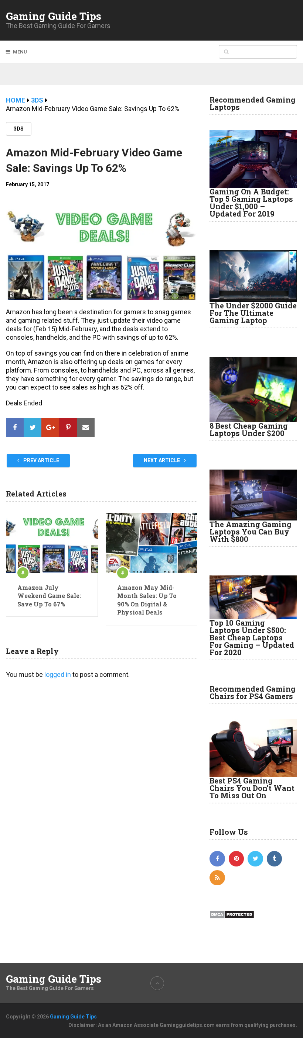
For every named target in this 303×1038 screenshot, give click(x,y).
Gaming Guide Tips (53, 16)
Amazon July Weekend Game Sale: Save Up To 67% (49, 596)
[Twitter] (255, 858)
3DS (37, 100)
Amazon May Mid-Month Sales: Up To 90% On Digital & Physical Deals (147, 600)
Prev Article (40, 460)
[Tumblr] (274, 858)
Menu (20, 52)
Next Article (162, 460)
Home (15, 100)
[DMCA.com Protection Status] (232, 917)
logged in (57, 674)
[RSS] (217, 878)
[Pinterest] (236, 858)
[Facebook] (217, 858)
